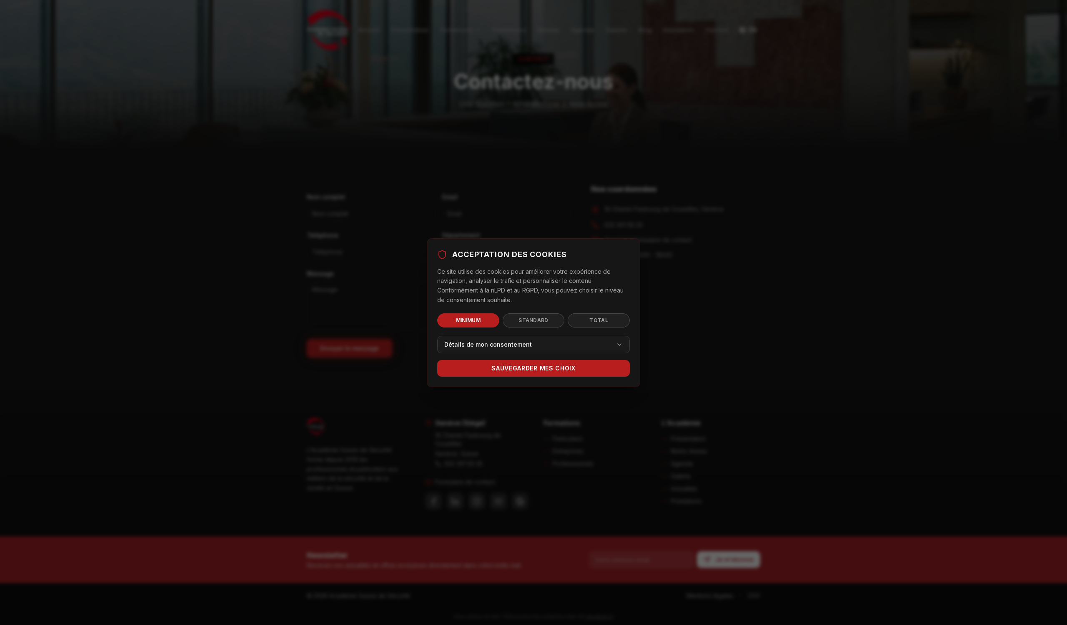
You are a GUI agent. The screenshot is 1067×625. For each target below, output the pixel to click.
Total (598, 320)
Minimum (468, 320)
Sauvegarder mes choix (533, 368)
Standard (533, 320)
